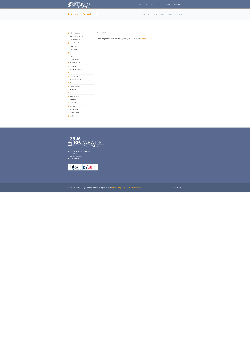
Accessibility (136, 188)
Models (159, 4)
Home (139, 4)
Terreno (72, 106)
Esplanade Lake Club (76, 69)
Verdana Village (74, 113)
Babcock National (75, 40)
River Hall (73, 89)
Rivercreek (73, 93)
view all (143, 39)
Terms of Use (126, 188)
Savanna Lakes (74, 96)
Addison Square (75, 33)
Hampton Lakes (74, 73)
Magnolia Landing (75, 79)
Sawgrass (73, 99)
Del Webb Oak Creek (76, 63)
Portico (72, 83)
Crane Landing (74, 59)
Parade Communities (157, 14)
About (148, 4)
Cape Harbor (74, 53)
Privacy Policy (116, 188)
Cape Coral (73, 49)
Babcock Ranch (74, 43)
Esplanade (73, 66)
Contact (177, 4)
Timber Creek (74, 109)
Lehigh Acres (74, 76)
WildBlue (72, 116)
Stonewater (73, 103)
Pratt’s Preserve (75, 86)
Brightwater (73, 46)
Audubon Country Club (76, 36)
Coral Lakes (73, 56)
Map (168, 4)
